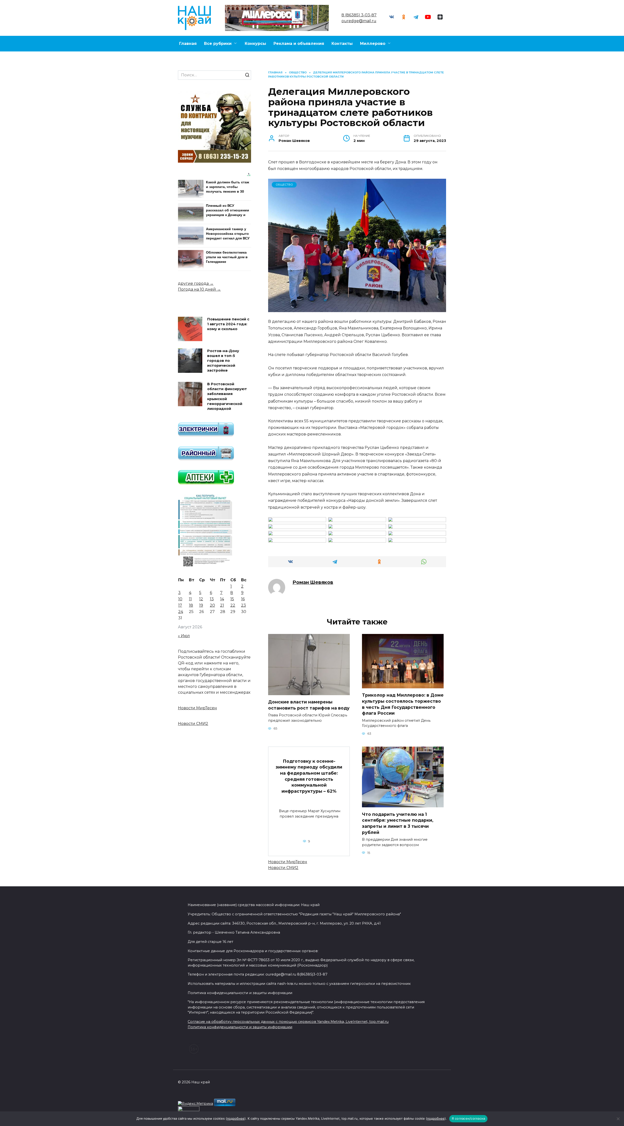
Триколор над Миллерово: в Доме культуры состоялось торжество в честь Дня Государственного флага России (403, 704)
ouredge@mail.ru (358, 21)
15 (232, 599)
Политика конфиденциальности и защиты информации (240, 1027)
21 (222, 605)
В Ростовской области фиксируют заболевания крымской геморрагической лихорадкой (227, 396)
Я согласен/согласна (468, 1118)
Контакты (342, 43)
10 (180, 599)
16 (243, 599)
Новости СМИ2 (283, 867)
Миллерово (372, 43)
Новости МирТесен (287, 861)
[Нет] (617, 1118)
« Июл (184, 635)
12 (201, 599)
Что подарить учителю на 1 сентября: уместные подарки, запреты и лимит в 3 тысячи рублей (397, 823)
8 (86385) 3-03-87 (359, 15)
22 (232, 605)
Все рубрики (218, 43)
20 (212, 605)
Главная (188, 43)
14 (222, 599)
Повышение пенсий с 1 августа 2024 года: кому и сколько (228, 324)
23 (243, 605)
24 (180, 611)
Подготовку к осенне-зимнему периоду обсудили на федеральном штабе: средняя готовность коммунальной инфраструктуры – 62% (309, 775)
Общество (284, 184)
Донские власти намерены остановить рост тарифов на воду (309, 705)
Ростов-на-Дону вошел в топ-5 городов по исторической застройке (223, 361)
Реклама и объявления (298, 43)
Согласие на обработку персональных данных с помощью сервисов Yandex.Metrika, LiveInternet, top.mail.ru (288, 1021)
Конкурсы (255, 43)
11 (190, 599)
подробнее (235, 1118)
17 (180, 605)
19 (201, 605)
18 (191, 605)
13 (212, 599)
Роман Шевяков (312, 582)
